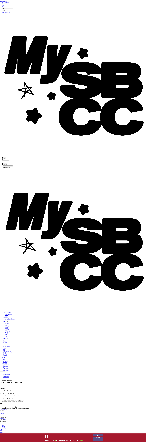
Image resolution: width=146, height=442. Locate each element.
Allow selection (98, 437)
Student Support (5, 369)
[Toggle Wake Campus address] (0, 420)
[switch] (63, 440)
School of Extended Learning (5, 2)
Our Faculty (4, 348)
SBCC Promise (7, 323)
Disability (3, 425)
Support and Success (4, 363)
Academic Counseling (7, 331)
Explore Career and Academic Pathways (10, 313)
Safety (4, 367)
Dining (6, 325)
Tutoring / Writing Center (8, 337)
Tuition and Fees (5, 354)
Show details (81, 440)
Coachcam (6, 330)
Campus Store (6, 328)
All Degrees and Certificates (6, 346)
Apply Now (4, 350)
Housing (4, 359)
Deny (98, 439)
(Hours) (5, 419)
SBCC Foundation (5, 361)
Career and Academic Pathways (7, 312)
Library (3, 4)
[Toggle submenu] (7, 321)
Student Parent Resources (8, 335)
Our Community (5, 324)
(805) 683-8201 (2, 418)
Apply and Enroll (5, 317)
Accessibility (3, 424)
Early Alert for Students (6, 373)
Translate (7, 10)
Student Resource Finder (8, 336)
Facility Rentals (7, 329)
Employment (3, 426)
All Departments (4, 6)
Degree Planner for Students (6, 374)
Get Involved (6, 327)
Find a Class (6, 320)
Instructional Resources (6, 377)
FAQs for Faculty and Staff (6, 376)
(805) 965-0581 (2, 413)
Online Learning (7, 315)
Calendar (3, 5)
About (2, 3)
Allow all (98, 435)
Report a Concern (4, 428)
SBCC (2, 379)
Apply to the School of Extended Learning (10, 319)
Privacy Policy (3, 427)
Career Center (6, 332)
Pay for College (5, 321)
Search (2, 159)
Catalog (6, 316)
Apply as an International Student (9, 318)
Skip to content (2, 0)
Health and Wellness (5, 365)
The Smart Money (5, 356)
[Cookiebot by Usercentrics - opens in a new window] (46, 440)
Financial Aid (6, 322)
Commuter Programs (5, 358)
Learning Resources (7, 333)
